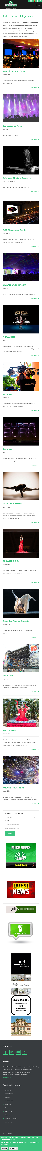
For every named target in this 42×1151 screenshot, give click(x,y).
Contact (7, 1097)
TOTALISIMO (9, 337)
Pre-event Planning (11, 1118)
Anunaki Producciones (14, 71)
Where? (7, 821)
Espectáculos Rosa (12, 126)
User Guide (8, 1111)
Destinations (9, 1101)
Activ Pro (7, 394)
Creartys (7, 449)
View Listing (33, 87)
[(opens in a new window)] (21, 973)
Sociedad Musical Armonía (16, 621)
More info (4, 1144)
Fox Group (8, 675)
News (6, 1108)
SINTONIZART (9, 730)
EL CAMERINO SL (11, 561)
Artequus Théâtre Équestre (17, 178)
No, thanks (13, 1148)
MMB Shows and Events (14, 230)
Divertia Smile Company (15, 285)
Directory (8, 1104)
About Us (8, 1090)
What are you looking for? (14, 813)
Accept (4, 1148)
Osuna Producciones (13, 787)
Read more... (7, 1077)
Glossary (7, 1115)
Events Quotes (9, 1094)
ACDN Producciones (13, 503)
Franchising (8, 1122)
